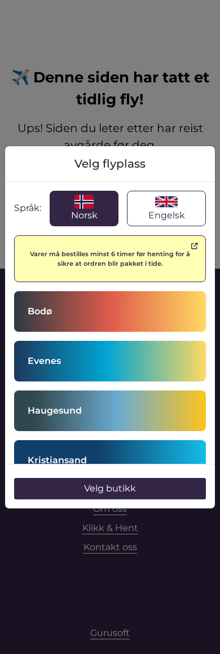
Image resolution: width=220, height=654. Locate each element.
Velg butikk (110, 488)
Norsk (84, 215)
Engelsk (166, 215)
